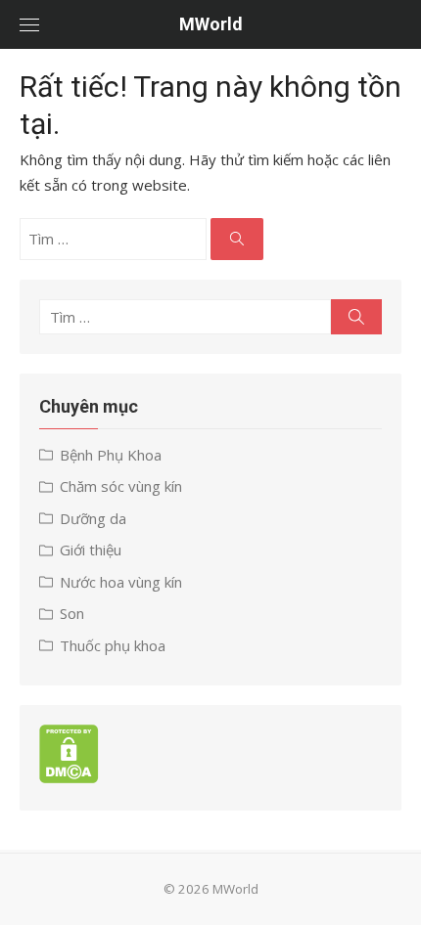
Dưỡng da (93, 518)
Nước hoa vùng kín (121, 582)
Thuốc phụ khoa (112, 645)
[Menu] (29, 24)
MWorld (211, 24)
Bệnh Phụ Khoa (111, 454)
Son (72, 613)
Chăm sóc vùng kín (121, 486)
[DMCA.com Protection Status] (69, 777)
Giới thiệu (90, 549)
